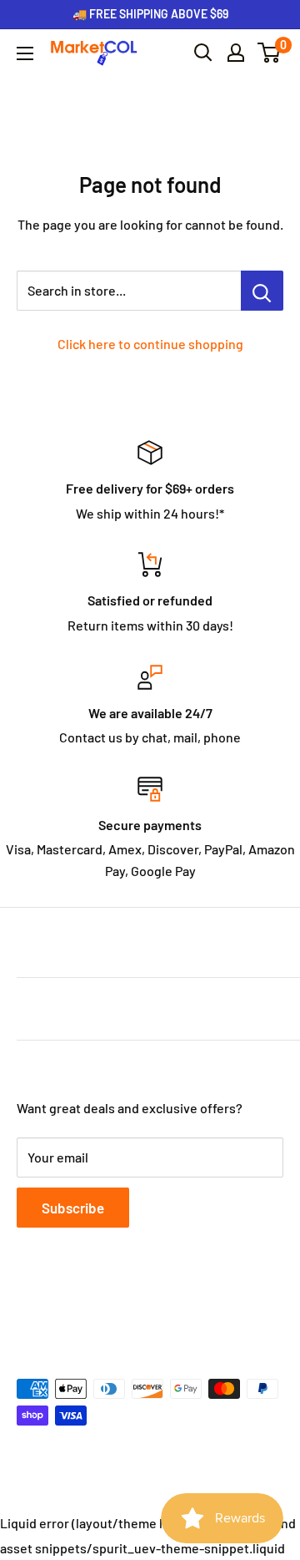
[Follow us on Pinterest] (123, 1307)
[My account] (236, 52)
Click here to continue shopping (150, 344)
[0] (269, 53)
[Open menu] (25, 53)
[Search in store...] (262, 291)
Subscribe (73, 1207)
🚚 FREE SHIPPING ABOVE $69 (150, 14)
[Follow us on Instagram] (91, 1307)
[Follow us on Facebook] (28, 1307)
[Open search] (203, 52)
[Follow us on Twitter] (60, 1307)
